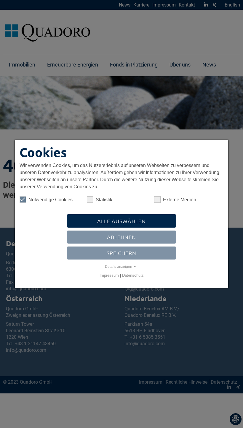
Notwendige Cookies (50, 199)
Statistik (104, 199)
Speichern (121, 252)
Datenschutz (133, 275)
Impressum (109, 275)
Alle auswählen (121, 221)
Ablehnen (121, 237)
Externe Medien (179, 199)
